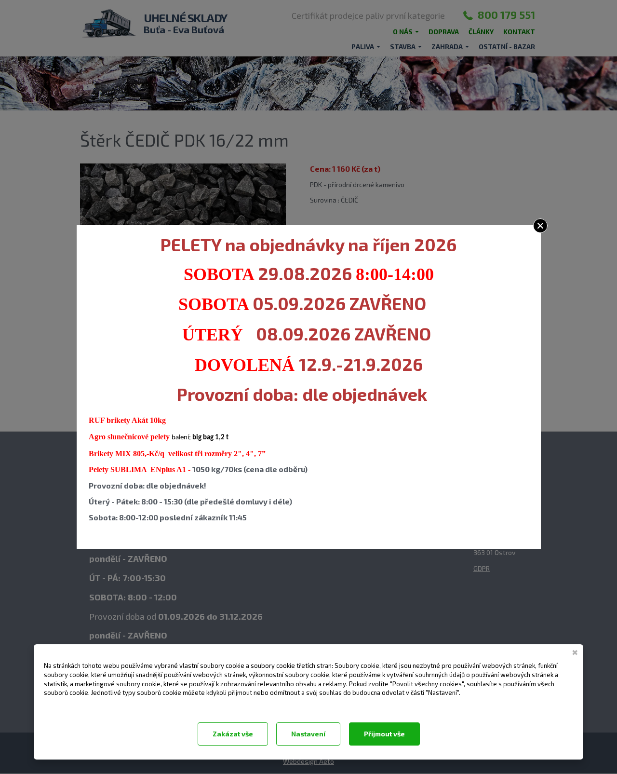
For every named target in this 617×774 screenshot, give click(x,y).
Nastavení (308, 734)
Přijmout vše (384, 734)
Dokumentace (62, 705)
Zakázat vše (233, 734)
